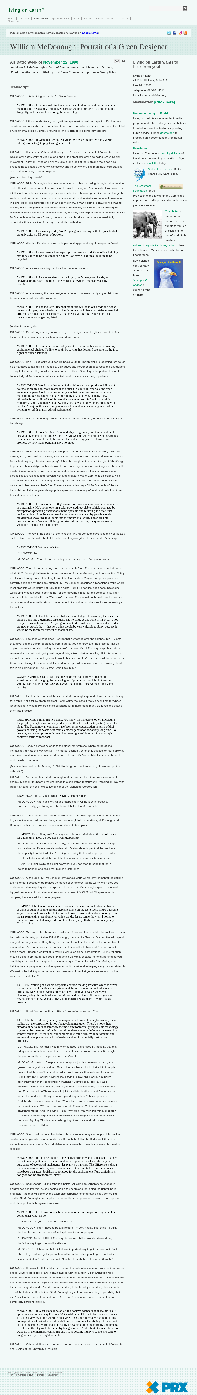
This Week (23, 18)
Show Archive (40, 18)
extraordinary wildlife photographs (153, 245)
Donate (125, 18)
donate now (167, 132)
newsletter (152, 163)
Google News (90, 32)
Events (99, 18)
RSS (31, 1375)
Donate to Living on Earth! (150, 113)
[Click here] (164, 102)
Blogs (76, 18)
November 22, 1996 (60, 62)
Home (11, 18)
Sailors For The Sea (160, 168)
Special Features (60, 18)
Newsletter (13, 21)
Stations (87, 18)
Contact (22, 1375)
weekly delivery (171, 153)
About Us (112, 18)
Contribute (171, 211)
